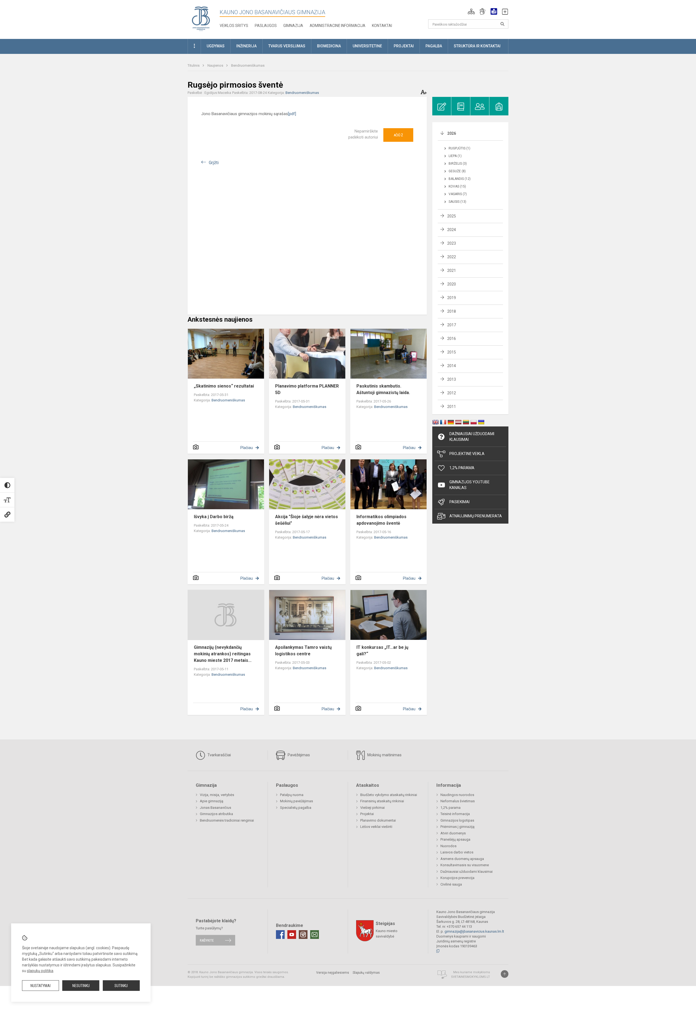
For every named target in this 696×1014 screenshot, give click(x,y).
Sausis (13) (457, 202)
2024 (451, 230)
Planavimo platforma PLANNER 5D (307, 389)
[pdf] (292, 113)
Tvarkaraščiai (218, 754)
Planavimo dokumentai (378, 820)
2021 (451, 270)
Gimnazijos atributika (216, 814)
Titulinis (194, 65)
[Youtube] (291, 934)
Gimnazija (293, 25)
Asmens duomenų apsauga (462, 859)
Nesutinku (81, 986)
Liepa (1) (455, 156)
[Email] (314, 934)
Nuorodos (448, 846)
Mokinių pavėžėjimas (296, 801)
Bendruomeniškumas (248, 65)
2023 (451, 243)
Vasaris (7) (458, 194)
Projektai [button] (404, 46)
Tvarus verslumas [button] (286, 46)
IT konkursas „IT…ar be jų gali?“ (382, 650)
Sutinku (121, 986)
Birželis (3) (458, 163)
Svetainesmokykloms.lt (470, 977)
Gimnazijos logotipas (457, 820)
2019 (451, 298)
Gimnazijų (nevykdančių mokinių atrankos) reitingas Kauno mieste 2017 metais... (222, 654)
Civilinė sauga (451, 884)
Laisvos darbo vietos (456, 852)
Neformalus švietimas (457, 801)
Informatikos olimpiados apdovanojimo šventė (381, 520)
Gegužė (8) (457, 171)
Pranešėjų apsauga (455, 839)
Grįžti (214, 162)
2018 (451, 311)
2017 (451, 325)
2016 (451, 338)
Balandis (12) (460, 179)
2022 (451, 257)
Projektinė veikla (466, 453)
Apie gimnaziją (211, 801)
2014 (451, 366)
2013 (451, 379)
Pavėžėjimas (298, 754)
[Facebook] (280, 934)
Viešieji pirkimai (372, 808)
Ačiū (398, 135)
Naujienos (215, 65)
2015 (451, 352)
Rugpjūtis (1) (459, 148)
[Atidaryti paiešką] (502, 24)
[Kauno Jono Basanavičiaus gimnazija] (201, 18)
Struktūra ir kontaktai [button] (477, 46)
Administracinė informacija (337, 25)
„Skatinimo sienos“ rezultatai (224, 386)
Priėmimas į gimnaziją (457, 827)
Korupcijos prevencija (457, 878)
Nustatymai (40, 986)
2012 (451, 393)
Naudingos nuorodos (457, 795)
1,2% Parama (461, 468)
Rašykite (207, 940)
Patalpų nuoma (291, 795)
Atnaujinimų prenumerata (475, 516)
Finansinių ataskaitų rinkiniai (382, 801)
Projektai (367, 814)
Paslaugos (266, 25)
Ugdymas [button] (216, 46)
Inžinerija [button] (246, 46)
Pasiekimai (459, 502)
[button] (471, 11)
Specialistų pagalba (295, 808)
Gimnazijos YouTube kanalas (469, 485)
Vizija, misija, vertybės (217, 795)
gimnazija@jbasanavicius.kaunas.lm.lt (474, 931)
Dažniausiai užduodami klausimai (471, 437)
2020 (451, 284)
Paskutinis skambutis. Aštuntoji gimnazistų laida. (383, 389)
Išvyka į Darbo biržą (214, 516)
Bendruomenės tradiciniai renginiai (227, 820)
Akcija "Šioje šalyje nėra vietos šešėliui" (306, 520)
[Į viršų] (504, 974)
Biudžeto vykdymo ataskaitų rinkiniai (388, 795)
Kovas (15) (457, 186)
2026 (451, 133)
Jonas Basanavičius (215, 808)
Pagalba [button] (433, 46)
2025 (451, 216)
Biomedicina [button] (329, 46)
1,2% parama (450, 808)
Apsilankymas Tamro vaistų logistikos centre (303, 650)
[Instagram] (303, 934)
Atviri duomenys (453, 833)
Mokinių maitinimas (384, 754)
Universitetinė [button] (367, 46)
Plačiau (246, 447)
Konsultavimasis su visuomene (464, 865)
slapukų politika (40, 971)
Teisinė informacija (455, 814)
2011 (451, 406)
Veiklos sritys (234, 25)
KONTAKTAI (382, 25)
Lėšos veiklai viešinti (376, 827)
